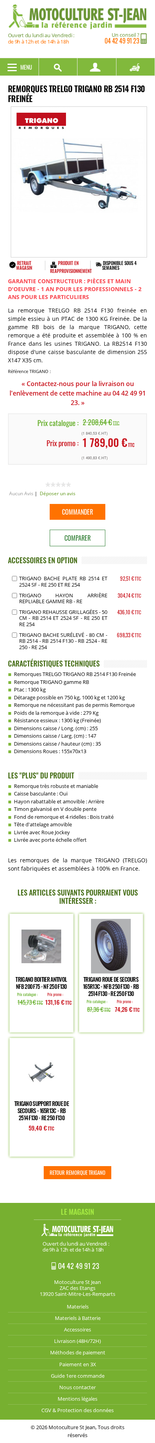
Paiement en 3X (77, 1364)
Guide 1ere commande (78, 1375)
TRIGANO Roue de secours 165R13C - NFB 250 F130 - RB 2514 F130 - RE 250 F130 (111, 986)
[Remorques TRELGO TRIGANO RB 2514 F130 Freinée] (79, 182)
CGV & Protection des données (77, 1410)
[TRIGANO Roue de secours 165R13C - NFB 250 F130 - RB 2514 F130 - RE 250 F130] (111, 946)
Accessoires (77, 1329)
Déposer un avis (58, 493)
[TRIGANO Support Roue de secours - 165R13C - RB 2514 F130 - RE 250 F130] (41, 1070)
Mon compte (97, 67)
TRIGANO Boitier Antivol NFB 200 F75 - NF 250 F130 (41, 982)
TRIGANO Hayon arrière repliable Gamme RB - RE (63, 598)
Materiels (78, 1306)
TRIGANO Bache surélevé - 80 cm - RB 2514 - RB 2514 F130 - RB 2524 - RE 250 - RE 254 (63, 641)
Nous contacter (77, 1387)
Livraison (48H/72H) (77, 1341)
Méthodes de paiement (77, 1352)
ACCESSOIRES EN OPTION (43, 560)
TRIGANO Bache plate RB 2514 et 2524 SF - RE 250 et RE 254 (63, 581)
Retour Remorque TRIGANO (77, 1172)
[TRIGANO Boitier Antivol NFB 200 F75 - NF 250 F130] (41, 946)
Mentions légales (77, 1398)
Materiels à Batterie (78, 1318)
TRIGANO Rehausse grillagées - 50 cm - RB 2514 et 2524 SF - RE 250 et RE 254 (63, 618)
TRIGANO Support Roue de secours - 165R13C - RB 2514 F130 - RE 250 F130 (41, 1110)
